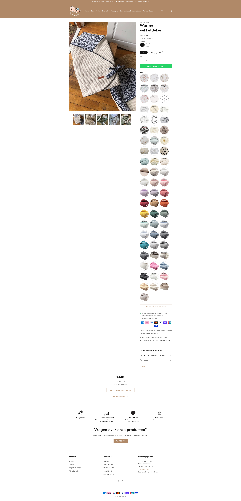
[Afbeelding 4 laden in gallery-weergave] (114, 119)
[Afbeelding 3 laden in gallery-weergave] (102, 119)
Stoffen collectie (108, 468)
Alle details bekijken (119, 397)
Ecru (159, 52)
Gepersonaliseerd (108, 474)
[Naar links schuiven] (71, 119)
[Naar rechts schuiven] (134, 119)
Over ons (71, 461)
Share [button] (144, 366)
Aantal (141, 56)
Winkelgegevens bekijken (149, 318)
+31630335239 (143, 469)
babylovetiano (122, 496)
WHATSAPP (120, 441)
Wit (152, 52)
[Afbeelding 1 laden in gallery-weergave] (78, 119)
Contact (71, 464)
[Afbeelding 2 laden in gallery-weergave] (90, 119)
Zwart (144, 52)
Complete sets (107, 471)
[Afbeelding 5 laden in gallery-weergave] (126, 119)
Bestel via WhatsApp (156, 66)
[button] (162, 11)
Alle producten (108, 464)
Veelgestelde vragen (75, 468)
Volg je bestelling (74, 471)
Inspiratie (106, 461)
